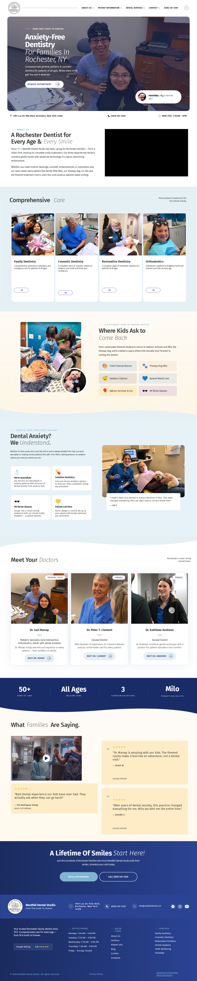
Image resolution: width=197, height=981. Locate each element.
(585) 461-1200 (118, 906)
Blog (113, 949)
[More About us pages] (93, 8)
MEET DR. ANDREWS (156, 656)
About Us (115, 936)
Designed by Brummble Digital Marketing (167, 974)
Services (115, 940)
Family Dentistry (163, 933)
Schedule (115, 958)
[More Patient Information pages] (121, 8)
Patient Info (117, 944)
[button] (55, 577)
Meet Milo (153, 95)
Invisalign (160, 953)
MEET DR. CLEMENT (96, 656)
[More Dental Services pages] (144, 8)
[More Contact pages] (159, 8)
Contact (115, 953)
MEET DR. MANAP (36, 658)
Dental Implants (163, 945)
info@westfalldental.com (150, 906)
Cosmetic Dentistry (164, 937)
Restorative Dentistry (165, 941)
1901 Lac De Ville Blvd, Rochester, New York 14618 (38, 116)
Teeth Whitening (163, 949)
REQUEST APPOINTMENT (39, 84)
